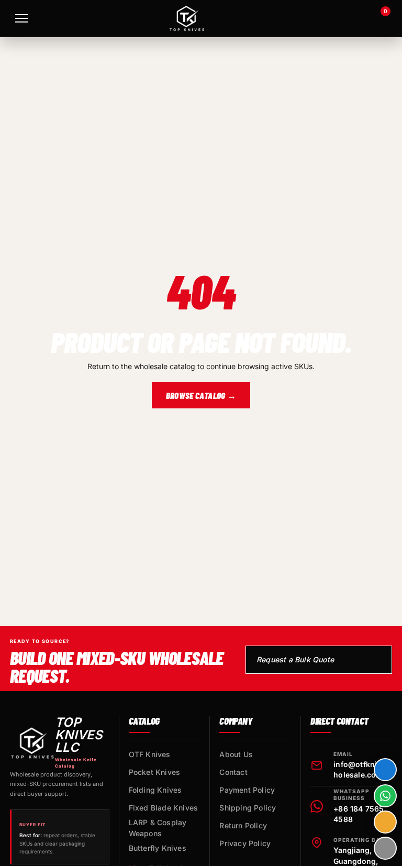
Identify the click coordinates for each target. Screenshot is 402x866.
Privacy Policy (245, 843)
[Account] (351, 18)
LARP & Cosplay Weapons (158, 828)
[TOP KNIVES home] (187, 18)
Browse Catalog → (201, 395)
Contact (233, 772)
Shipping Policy (247, 807)
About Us (236, 754)
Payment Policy (247, 789)
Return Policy (243, 825)
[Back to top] (385, 848)
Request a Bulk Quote (295, 659)
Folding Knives (155, 789)
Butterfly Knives (157, 847)
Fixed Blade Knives (163, 807)
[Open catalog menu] (21, 18)
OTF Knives (150, 754)
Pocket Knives (155, 772)
